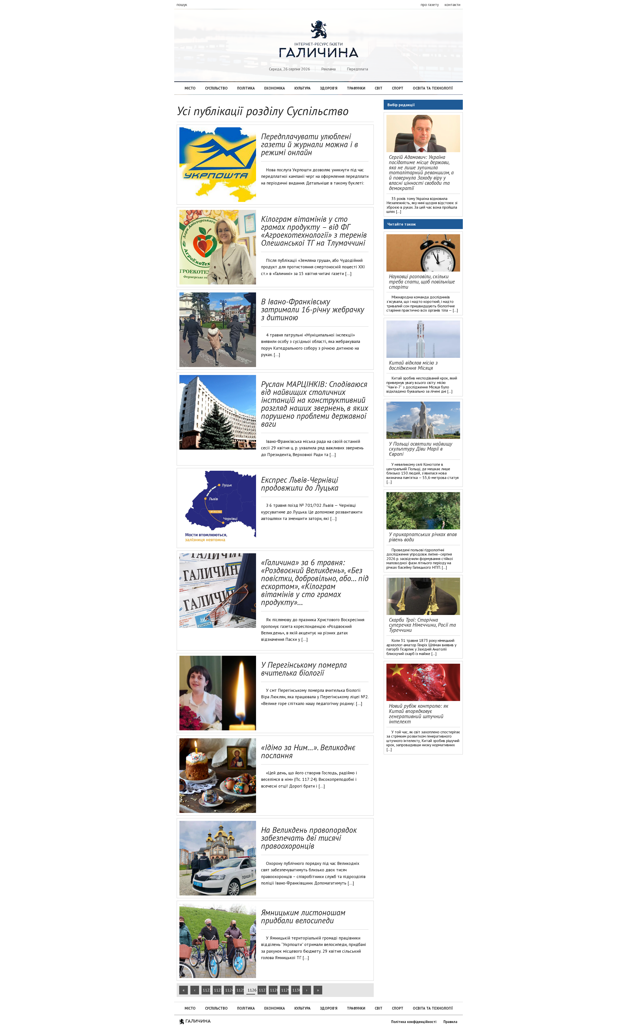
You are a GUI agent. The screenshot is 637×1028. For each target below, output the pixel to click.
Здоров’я (328, 88)
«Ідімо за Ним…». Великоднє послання (308, 751)
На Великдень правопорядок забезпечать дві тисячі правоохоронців (309, 838)
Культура (302, 88)
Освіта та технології (433, 88)
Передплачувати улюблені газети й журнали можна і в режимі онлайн (309, 144)
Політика (246, 88)
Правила (450, 1021)
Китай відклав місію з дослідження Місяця (413, 365)
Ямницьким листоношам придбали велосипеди (303, 916)
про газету (430, 4)
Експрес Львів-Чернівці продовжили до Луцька (299, 483)
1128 (273, 989)
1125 (240, 989)
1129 (285, 989)
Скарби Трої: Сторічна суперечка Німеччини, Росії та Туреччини (422, 625)
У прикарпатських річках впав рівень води (423, 537)
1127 (262, 989)
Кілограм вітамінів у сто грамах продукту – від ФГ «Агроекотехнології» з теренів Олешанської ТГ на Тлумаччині (314, 231)
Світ (378, 88)
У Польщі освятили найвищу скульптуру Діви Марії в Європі (420, 449)
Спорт (397, 88)
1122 (206, 989)
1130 (296, 989)
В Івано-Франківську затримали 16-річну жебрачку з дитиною (312, 309)
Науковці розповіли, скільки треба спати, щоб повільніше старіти (422, 281)
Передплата (357, 68)
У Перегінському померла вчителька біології (304, 668)
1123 (217, 989)
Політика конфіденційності (413, 1021)
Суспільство (216, 88)
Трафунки (356, 88)
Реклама (328, 68)
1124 (229, 989)
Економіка (274, 88)
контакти (452, 4)
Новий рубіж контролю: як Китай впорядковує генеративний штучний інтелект (418, 713)
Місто (190, 88)
